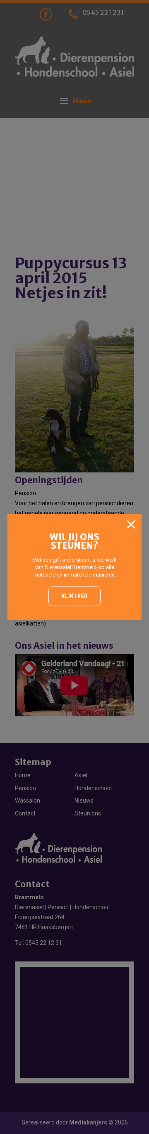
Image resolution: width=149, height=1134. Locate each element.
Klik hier (74, 596)
